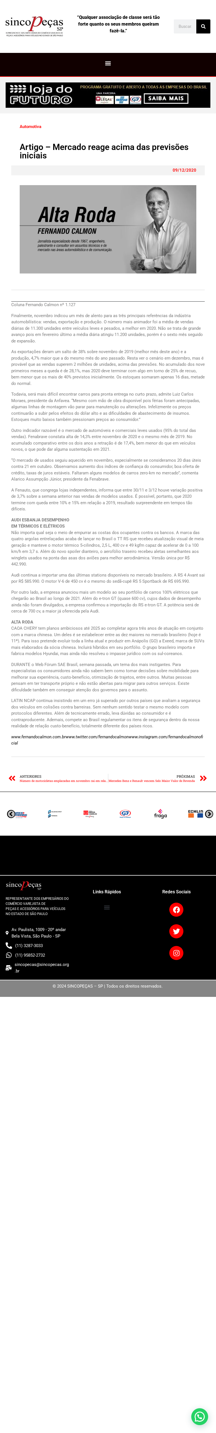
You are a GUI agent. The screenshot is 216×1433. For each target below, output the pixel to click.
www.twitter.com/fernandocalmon (97, 736)
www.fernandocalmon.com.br (38, 736)
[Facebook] (176, 910)
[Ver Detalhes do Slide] (108, 95)
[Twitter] (176, 931)
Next (11, 814)
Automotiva (30, 126)
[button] (108, 63)
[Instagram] (176, 953)
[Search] (203, 26)
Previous (209, 814)
